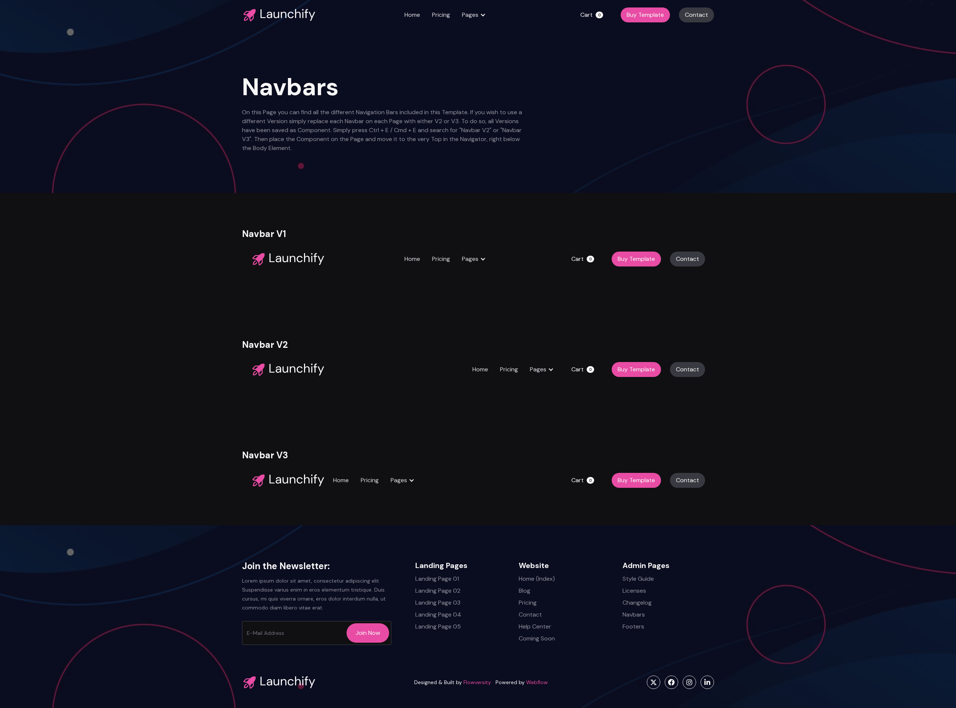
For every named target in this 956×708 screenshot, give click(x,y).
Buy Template (645, 15)
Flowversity (477, 682)
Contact (696, 15)
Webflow (537, 682)
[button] (474, 15)
